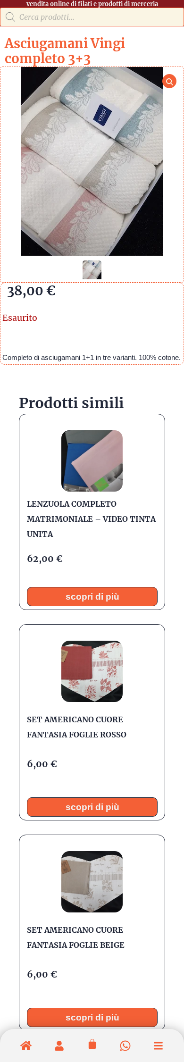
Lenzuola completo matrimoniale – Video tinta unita (91, 519)
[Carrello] (92, 1043)
